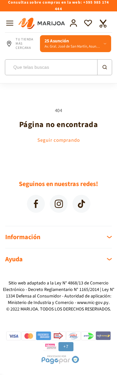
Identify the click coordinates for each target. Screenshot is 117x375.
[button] (10, 23)
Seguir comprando (58, 140)
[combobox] (58, 67)
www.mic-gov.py (93, 302)
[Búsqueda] (104, 67)
